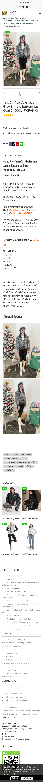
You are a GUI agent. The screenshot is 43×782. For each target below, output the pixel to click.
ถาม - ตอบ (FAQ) (7, 660)
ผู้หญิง (13, 133)
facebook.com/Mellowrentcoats (17, 739)
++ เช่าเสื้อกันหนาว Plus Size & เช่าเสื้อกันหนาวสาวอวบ (21, 601)
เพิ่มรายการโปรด (10, 128)
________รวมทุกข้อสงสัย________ (12, 653)
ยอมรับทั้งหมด (26, 778)
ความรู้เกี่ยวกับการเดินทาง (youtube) (14, 700)
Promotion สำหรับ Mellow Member (14, 673)
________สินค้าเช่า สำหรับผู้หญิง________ (15, 576)
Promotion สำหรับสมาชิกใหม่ (12, 677)
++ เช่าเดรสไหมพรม (8, 579)
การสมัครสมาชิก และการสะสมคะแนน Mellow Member (21, 711)
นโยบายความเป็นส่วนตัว (28, 772)
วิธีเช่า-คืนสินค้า (7, 656)
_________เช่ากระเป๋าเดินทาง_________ (14, 629)
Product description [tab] (13, 155)
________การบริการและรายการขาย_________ (16, 639)
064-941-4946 (23, 2)
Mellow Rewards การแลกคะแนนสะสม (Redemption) (20, 714)
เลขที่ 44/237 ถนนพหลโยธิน (16, 726)
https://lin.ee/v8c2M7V (22, 213)
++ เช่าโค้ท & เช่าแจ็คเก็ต (10, 588)
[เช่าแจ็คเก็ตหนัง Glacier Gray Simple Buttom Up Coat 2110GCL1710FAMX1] (21, 59)
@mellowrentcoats (17, 209)
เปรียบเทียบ (26, 128)
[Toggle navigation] (40, 13)
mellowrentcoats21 (12, 736)
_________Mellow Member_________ (14, 707)
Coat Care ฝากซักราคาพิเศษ (11, 646)
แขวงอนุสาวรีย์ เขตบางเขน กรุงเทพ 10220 (17, 728)
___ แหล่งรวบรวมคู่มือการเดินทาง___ (14, 694)
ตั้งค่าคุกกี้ (15, 778)
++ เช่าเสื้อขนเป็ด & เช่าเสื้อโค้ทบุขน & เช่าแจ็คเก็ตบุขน (21, 622)
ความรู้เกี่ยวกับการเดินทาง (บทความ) (14, 697)
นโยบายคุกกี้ (11, 774)
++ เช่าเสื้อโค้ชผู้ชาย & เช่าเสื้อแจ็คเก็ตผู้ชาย (17, 619)
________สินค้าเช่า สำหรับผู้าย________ (14, 616)
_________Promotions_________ (12, 670)
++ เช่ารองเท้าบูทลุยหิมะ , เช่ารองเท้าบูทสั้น (16, 626)
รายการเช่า (17, 136)
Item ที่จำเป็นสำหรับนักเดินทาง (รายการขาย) (17, 643)
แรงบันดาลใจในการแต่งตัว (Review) (14, 687)
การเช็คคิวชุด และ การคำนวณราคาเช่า (15, 663)
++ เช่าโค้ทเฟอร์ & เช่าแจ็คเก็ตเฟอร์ (14, 592)
